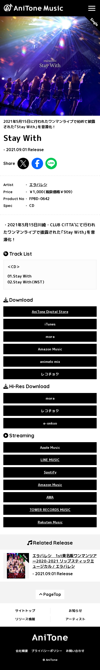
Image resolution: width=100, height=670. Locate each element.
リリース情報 (25, 619)
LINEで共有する (51, 163)
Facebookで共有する (37, 163)
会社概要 (22, 651)
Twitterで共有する (23, 163)
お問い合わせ (75, 651)
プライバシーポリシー (47, 651)
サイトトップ (25, 610)
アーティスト (75, 619)
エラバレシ (38, 184)
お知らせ (75, 610)
